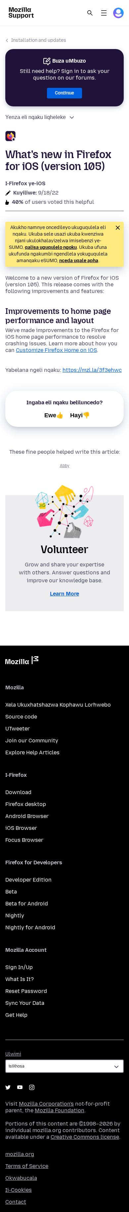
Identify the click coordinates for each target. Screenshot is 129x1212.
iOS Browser (21, 828)
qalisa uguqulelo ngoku (51, 247)
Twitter (8, 1087)
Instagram (31, 1087)
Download (18, 792)
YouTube (19, 1087)
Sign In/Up (19, 967)
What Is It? (19, 979)
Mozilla (21, 661)
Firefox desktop (25, 804)
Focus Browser (24, 840)
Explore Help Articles (32, 752)
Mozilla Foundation (59, 1110)
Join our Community (31, 740)
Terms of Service (26, 1166)
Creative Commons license (85, 1137)
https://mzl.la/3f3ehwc (92, 370)
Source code (21, 717)
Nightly (14, 915)
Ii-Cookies (18, 1190)
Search (90, 13)
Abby (64, 465)
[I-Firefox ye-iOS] (64, 137)
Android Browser (27, 816)
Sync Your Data (24, 1003)
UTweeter (17, 728)
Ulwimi (13, 1054)
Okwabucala (21, 1178)
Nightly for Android (30, 927)
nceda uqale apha (78, 260)
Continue (64, 93)
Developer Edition (28, 880)
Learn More (64, 594)
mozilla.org (19, 1154)
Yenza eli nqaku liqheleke (35, 117)
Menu (104, 13)
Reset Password (26, 991)
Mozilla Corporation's (46, 1104)
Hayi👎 (80, 415)
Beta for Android (26, 903)
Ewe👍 (54, 415)
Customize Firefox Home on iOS (56, 350)
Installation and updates (38, 40)
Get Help (16, 1015)
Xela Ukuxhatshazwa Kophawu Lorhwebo (58, 705)
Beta (11, 892)
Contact (15, 1202)
